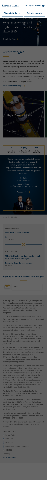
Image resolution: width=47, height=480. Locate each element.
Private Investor (35, 13)
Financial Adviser (12, 13)
